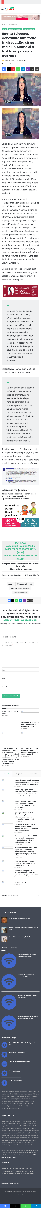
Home (5, 25)
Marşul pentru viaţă (25, 584)
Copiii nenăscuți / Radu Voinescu (19, 918)
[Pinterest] (13, 69)
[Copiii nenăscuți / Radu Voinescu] (4, 923)
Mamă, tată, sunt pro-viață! (10, 712)
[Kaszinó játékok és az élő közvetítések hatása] (8, 988)
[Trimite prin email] (32, 69)
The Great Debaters (15, 1071)
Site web (4, 687)
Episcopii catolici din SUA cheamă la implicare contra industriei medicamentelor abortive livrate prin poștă (25, 816)
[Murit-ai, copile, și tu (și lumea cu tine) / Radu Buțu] (4, 932)
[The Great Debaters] (4, 1076)
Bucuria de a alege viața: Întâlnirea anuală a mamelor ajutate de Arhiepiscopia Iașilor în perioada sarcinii (26, 874)
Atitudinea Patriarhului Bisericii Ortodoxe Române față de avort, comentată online (29, 751)
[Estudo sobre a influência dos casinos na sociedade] (8, 968)
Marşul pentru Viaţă (15, 29)
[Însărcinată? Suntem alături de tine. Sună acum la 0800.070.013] (20, 290)
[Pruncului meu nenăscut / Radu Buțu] (4, 941)
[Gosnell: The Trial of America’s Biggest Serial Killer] (4, 1047)
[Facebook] (4, 69)
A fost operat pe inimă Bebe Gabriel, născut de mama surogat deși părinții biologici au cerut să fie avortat (26, 827)
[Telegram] (23, 69)
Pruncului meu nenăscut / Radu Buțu (20, 937)
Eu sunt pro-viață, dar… (16, 1080)
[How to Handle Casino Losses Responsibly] (8, 1009)
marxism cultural (21, 592)
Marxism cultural (29, 29)
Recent (6, 774)
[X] (9, 69)
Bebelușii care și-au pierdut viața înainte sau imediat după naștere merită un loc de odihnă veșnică (27, 782)
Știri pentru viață (9, 60)
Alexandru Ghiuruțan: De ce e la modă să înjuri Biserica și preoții (30, 724)
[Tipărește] (37, 69)
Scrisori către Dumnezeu (16, 1052)
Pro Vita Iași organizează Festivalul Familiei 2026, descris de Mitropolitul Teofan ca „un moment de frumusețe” (26, 793)
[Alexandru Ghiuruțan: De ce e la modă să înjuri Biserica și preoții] (30, 716)
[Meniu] (2, 9)
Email (4, 678)
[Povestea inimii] (7, 885)
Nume (4, 670)
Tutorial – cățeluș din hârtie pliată (19, 1061)
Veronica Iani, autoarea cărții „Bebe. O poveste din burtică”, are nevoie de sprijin (25, 863)
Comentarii (33, 774)
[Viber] (28, 69)
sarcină (10, 25)
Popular (19, 774)
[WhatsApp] (18, 69)
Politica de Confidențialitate (10, 1183)
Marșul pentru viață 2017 (21, 588)
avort (15, 25)
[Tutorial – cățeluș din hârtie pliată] (4, 1066)
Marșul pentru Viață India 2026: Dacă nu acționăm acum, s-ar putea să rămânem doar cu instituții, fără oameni (26, 839)
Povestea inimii (20, 882)
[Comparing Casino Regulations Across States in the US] (8, 1030)
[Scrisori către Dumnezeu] (4, 1057)
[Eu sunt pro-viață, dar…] (4, 1085)
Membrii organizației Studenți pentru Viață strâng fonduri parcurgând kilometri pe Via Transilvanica (25, 804)
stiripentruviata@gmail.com (20, 620)
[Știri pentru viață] (9, 9)
